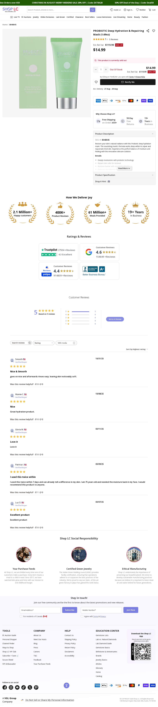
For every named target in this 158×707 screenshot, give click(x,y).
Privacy (103, 616)
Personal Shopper (9, 639)
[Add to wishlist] (154, 31)
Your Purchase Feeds (42, 664)
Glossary (99, 668)
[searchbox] (18, 343)
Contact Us (69, 635)
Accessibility (69, 656)
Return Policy (70, 647)
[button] (124, 181)
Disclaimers (69, 651)
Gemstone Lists (102, 635)
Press (36, 647)
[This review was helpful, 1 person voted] (36, 492)
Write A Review (115, 319)
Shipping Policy (71, 639)
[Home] (14, 10)
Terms (95, 616)
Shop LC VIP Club (9, 651)
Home (98, 672)
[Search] (92, 10)
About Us (37, 635)
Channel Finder (8, 643)
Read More (123, 168)
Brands (98, 656)
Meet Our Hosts (40, 639)
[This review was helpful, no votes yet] (36, 384)
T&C (35, 656)
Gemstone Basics (103, 647)
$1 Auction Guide (9, 635)
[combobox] (59, 10)
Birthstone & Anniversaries (106, 651)
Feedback (37, 660)
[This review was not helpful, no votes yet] (40, 384)
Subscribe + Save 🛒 (10, 656)
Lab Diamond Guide (104, 643)
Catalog (99, 676)
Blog (35, 643)
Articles (99, 664)
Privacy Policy (70, 643)
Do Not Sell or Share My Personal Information (49, 699)
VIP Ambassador (9, 664)
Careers (37, 651)
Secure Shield (7, 660)
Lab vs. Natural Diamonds (106, 639)
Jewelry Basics (101, 660)
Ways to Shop (8, 647)
